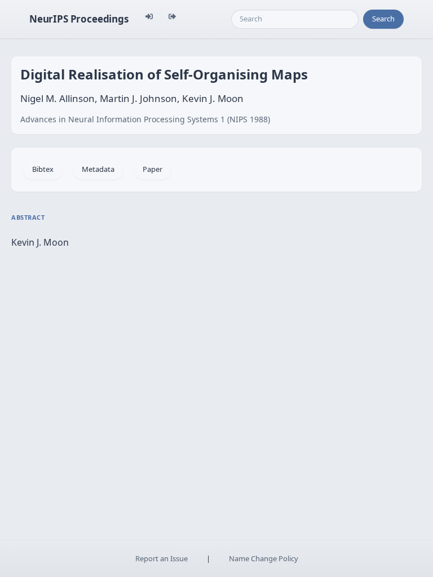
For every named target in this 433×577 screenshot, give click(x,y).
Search (383, 19)
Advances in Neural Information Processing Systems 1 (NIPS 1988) (145, 119)
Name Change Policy (263, 558)
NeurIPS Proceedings (79, 18)
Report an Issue (161, 558)
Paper (152, 169)
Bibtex (43, 169)
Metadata (98, 169)
